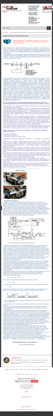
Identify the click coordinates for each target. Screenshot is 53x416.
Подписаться (34, 381)
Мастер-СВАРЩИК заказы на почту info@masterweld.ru (33, 13)
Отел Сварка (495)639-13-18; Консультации (34, 6)
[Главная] (3, 32)
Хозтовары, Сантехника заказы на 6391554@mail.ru (34, 18)
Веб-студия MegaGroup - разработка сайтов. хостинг (26, 409)
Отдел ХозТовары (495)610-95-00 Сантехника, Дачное (34, 9)
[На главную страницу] (10, 8)
